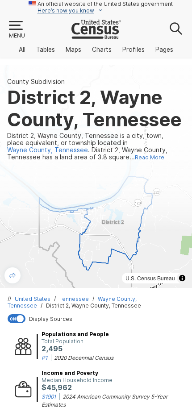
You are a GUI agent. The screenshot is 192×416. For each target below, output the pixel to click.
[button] (16, 30)
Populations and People (75, 334)
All (22, 49)
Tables (45, 49)
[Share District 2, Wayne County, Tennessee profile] (12, 275)
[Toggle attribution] (182, 278)
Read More (149, 157)
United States (32, 298)
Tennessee (74, 298)
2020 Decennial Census (83, 357)
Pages (164, 49)
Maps (73, 49)
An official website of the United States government (105, 3)
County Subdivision (36, 81)
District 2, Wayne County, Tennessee (93, 305)
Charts (102, 49)
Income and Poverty (70, 373)
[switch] (98, 318)
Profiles (133, 49)
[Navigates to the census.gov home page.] (96, 35)
